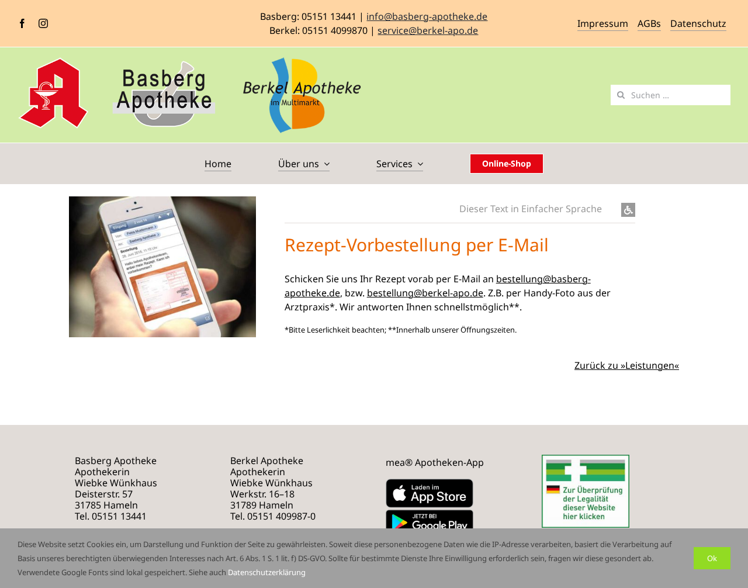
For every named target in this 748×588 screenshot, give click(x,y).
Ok (712, 558)
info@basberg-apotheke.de (426, 16)
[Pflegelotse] (474, 100)
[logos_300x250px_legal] (585, 459)
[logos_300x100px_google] (429, 512)
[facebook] (22, 23)
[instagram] (43, 23)
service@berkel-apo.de (428, 30)
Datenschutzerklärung (267, 572)
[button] (460, 209)
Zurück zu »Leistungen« (626, 365)
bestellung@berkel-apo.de (425, 292)
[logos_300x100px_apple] (429, 483)
